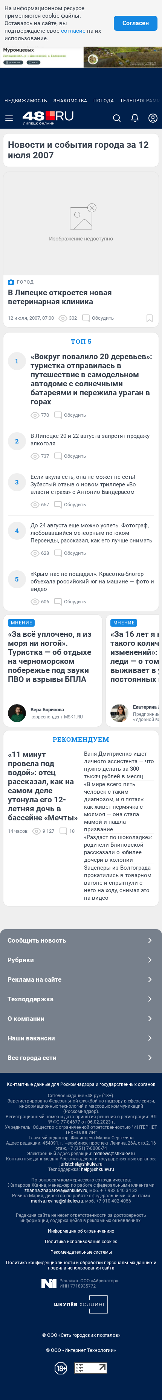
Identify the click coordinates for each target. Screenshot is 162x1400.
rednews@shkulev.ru (114, 1153)
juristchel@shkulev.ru (81, 1164)
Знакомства (70, 100)
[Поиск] (117, 118)
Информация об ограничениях (81, 1231)
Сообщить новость (37, 940)
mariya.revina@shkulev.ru (57, 1201)
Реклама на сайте (34, 979)
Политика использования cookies (81, 1241)
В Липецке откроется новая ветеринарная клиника (60, 297)
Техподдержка (30, 999)
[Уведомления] (135, 118)
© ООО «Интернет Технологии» (81, 1350)
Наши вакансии (31, 1038)
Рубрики (21, 960)
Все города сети (32, 1057)
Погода (103, 100)
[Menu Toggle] (9, 118)
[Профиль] (153, 118)
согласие (73, 30)
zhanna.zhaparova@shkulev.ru (55, 1190)
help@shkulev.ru (97, 1169)
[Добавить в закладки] (149, 318)
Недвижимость (26, 100)
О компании (26, 1018)
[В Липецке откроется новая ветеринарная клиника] (81, 223)
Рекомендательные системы (81, 1252)
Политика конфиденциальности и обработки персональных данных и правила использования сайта (81, 1265)
